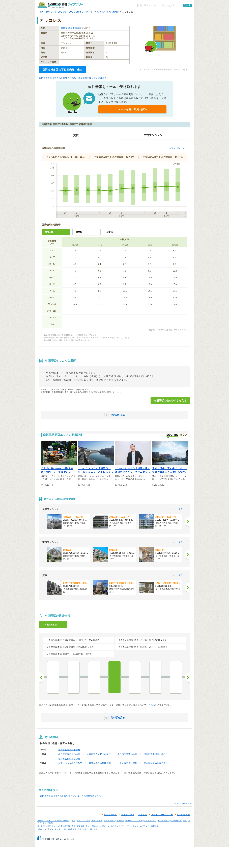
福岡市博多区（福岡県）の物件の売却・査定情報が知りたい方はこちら (74, 78)
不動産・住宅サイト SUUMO (51, 12)
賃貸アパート (96, 820)
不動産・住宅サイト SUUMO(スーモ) (53, 820)
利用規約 (142, 814)
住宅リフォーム (52, 826)
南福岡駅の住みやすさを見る (170, 400)
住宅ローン (104, 826)
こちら (152, 705)
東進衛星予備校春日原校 (156, 763)
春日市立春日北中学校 (69, 749)
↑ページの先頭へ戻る (183, 803)
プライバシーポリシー (162, 814)
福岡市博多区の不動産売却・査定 (62, 69)
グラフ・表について (178, 148)
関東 (51, 829)
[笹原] (94, 677)
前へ (41, 677)
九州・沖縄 (92, 829)
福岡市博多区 (113, 12)
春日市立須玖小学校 (127, 754)
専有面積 (49, 232)
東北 (46, 829)
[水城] (176, 677)
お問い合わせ (183, 814)
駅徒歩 (110, 232)
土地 (185, 820)
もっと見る (177, 509)
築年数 (79, 232)
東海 (69, 829)
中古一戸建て (176, 820)
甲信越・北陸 (60, 829)
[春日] (135, 677)
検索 (188, 5)
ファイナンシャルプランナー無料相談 (143, 826)
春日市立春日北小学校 (69, 754)
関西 (74, 829)
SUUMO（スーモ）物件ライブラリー (60, 5)
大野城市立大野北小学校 (99, 754)
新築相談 (80, 826)
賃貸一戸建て (109, 820)
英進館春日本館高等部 (100, 763)
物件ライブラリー (118, 826)
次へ (187, 677)
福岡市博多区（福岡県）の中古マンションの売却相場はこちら (70, 796)
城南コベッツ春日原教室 (70, 763)
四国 (79, 829)
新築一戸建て (163, 820)
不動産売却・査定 (68, 826)
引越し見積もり (92, 826)
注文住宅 (41, 826)
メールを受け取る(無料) (132, 109)
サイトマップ (127, 814)
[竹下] (73, 677)
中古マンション (150, 820)
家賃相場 (120, 820)
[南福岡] (114, 677)
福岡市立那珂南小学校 (155, 754)
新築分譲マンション (133, 820)
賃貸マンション (83, 820)
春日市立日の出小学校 (69, 759)
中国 (85, 829)
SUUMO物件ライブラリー (82, 12)
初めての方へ (110, 814)
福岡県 (100, 12)
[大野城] (155, 677)
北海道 (40, 829)
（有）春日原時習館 (127, 763)
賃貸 (73, 820)
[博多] (53, 677)
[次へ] (187, 522)
